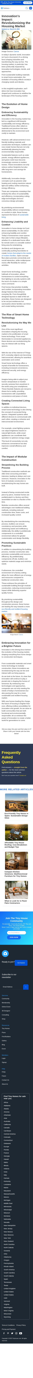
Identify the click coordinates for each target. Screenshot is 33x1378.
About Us (5, 1084)
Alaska (6, 1109)
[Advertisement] (16, 1360)
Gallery (4, 1040)
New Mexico (8, 1232)
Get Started (21, 963)
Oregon (6, 1260)
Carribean (7, 1131)
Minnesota (7, 1206)
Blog (3, 1044)
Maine (6, 1188)
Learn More (27, 2)
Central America (9, 1134)
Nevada (6, 1222)
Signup (4, 1062)
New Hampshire (9, 1225)
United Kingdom (9, 1288)
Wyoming (7, 1317)
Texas (6, 1285)
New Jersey (8, 1229)
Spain (6, 1279)
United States (9, 1292)
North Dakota (8, 1247)
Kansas (6, 1178)
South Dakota (9, 1276)
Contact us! (23, 775)
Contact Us (5, 1080)
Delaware (7, 1143)
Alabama (7, 1105)
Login (4, 1058)
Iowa (5, 1172)
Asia (5, 1118)
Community (5, 998)
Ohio (5, 1254)
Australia (7, 1121)
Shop (3, 1019)
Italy (5, 1175)
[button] (30, 8)
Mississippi (8, 1210)
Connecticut (8, 1140)
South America (9, 1270)
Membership (6, 1002)
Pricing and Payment (8, 1329)
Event (4, 1049)
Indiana (6, 1169)
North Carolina (9, 1244)
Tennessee (8, 1282)
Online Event (6, 1007)
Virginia (6, 1304)
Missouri (7, 1213)
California (7, 1124)
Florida (6, 1150)
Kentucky (7, 1181)
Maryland (7, 1191)
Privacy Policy (21, 1325)
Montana (7, 1216)
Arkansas (7, 1115)
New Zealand (8, 1241)
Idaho (6, 1162)
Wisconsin (7, 1314)
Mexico (6, 1197)
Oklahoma (7, 1257)
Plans (4, 1032)
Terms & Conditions (8, 1325)
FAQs (4, 1072)
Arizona (6, 1112)
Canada (7, 1128)
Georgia (7, 1156)
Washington (8, 1307)
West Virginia (8, 1311)
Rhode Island (8, 1266)
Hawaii (6, 1159)
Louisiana (7, 1184)
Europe (6, 1147)
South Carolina (9, 1273)
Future (4, 1076)
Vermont (7, 1301)
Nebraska (7, 1219)
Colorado (7, 1137)
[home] (5, 8)
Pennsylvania (9, 1263)
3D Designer (6, 1011)
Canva (16, 51)
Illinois (6, 1165)
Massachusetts (9, 1194)
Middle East (8, 1203)
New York (7, 1238)
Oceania (7, 1251)
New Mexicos (9, 1235)
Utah (5, 1298)
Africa (6, 1102)
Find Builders (6, 1036)
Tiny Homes (6, 1028)
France (6, 1153)
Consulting (5, 1015)
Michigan (7, 1200)
